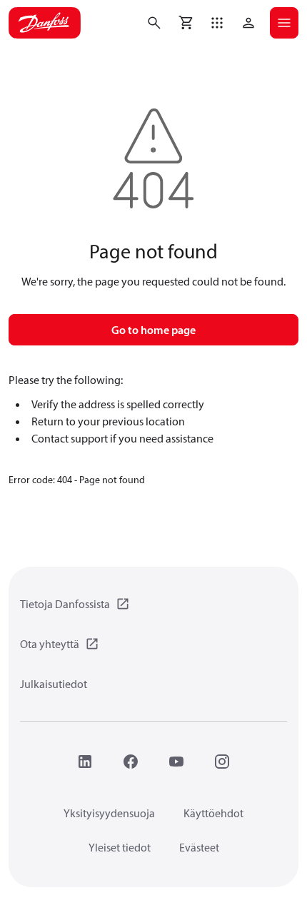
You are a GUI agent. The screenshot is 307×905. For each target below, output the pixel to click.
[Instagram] (222, 761)
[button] (217, 23)
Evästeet (199, 847)
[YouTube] (176, 761)
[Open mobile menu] (284, 23)
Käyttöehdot (213, 813)
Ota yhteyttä (49, 644)
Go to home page (153, 330)
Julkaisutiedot (53, 684)
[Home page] (45, 23)
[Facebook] (130, 761)
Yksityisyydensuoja (109, 813)
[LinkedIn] (85, 761)
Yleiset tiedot (120, 847)
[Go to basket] (185, 23)
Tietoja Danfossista (65, 604)
